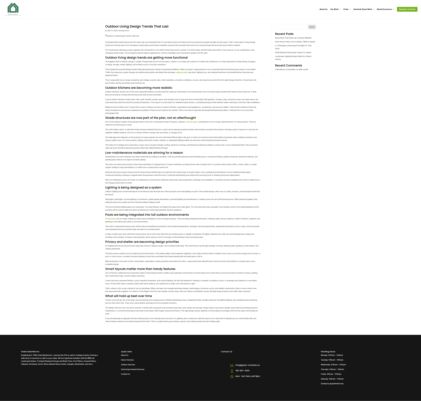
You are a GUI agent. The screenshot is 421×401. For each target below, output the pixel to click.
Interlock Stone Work (362, 9)
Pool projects (110, 219)
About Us (323, 9)
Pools (345, 9)
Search (312, 27)
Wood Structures (384, 9)
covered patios (192, 122)
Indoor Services (127, 360)
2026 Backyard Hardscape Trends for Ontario (293, 52)
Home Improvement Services (132, 369)
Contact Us (125, 374)
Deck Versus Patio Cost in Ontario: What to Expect (295, 42)
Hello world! (303, 69)
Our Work (334, 9)
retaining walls (182, 72)
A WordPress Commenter (285, 69)
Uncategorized (123, 30)
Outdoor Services (128, 365)
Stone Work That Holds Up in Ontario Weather (293, 38)
